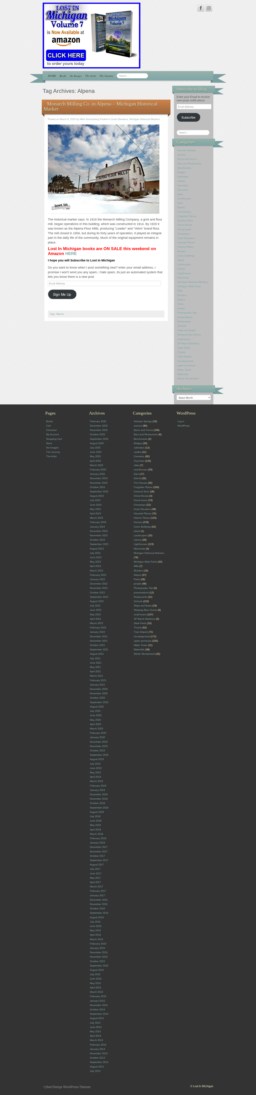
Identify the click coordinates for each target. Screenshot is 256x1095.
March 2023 (96, 570)
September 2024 (99, 491)
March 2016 (96, 939)
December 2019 (99, 741)
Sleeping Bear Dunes (189, 334)
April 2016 (95, 934)
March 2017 (96, 886)
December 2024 (99, 478)
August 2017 (97, 864)
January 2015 (97, 1000)
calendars (182, 176)
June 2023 (96, 557)
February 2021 (98, 680)
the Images (76, 76)
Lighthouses (184, 273)
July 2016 (95, 921)
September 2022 (99, 596)
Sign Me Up (62, 294)
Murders (182, 295)
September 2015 (99, 965)
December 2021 (99, 636)
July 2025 (95, 447)
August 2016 (97, 917)
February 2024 (98, 522)
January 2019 (97, 790)
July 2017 (95, 869)
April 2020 (95, 724)
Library (181, 268)
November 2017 (99, 851)
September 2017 (99, 860)
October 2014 (97, 1009)
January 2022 (97, 631)
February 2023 (98, 575)
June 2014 (96, 1027)
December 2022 (99, 583)
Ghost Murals (184, 224)
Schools (181, 325)
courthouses (184, 198)
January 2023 (97, 579)
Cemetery (182, 185)
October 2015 (97, 961)
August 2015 (97, 970)
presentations (184, 317)
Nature (181, 299)
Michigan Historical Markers (144, 119)
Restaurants (184, 321)
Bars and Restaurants (189, 163)
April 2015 (95, 987)
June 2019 (96, 768)
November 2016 (99, 904)
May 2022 (95, 614)
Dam (180, 203)
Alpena (60, 314)
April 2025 (95, 460)
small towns (183, 339)
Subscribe (188, 117)
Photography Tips (187, 312)
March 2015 (96, 991)
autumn (181, 154)
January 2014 (97, 1049)
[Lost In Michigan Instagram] (208, 8)
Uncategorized (185, 361)
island (180, 260)
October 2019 (97, 750)
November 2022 (99, 588)
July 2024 (95, 500)
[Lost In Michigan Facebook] (200, 8)
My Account (52, 434)
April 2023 (95, 566)
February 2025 (98, 469)
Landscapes (184, 264)
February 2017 (98, 890)
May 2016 (95, 930)
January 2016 (97, 948)
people (181, 308)
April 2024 (95, 513)
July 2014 (95, 1022)
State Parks (183, 347)
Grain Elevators (119, 119)
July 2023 (95, 553)
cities (180, 194)
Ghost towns (184, 229)
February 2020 (98, 733)
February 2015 (98, 996)
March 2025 (96, 465)
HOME (52, 76)
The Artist (90, 76)
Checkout (51, 430)
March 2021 (96, 675)
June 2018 (96, 820)
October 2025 (97, 434)
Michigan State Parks (189, 286)
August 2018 (97, 812)
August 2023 (97, 548)
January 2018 (97, 842)
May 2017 (95, 877)
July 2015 (95, 974)
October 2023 (97, 539)
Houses (181, 251)
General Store (185, 220)
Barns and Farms (187, 159)
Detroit (181, 207)
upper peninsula (186, 365)
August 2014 (97, 1018)
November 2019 (99, 746)
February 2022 (98, 627)
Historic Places (185, 246)
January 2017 (97, 895)
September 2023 (99, 544)
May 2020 (95, 719)
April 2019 (95, 776)
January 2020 (97, 737)
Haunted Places (186, 242)
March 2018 (96, 834)
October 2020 (97, 697)
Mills (179, 290)
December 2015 (99, 952)
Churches (182, 189)
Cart (48, 425)
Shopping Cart (54, 439)
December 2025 (99, 425)
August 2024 (97, 495)
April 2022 (95, 618)
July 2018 (95, 816)
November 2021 (99, 640)
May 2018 (95, 825)
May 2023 (95, 561)
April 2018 (95, 829)
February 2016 (98, 943)
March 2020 (96, 728)
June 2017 (96, 873)
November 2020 (99, 693)
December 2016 (99, 899)
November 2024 (99, 482)
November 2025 (99, 430)
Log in (180, 421)
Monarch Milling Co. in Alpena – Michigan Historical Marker (100, 106)
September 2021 (99, 649)
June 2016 (96, 926)
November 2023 (99, 535)
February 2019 (98, 785)
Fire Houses (184, 211)
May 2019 (95, 772)
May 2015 (95, 983)
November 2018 (99, 798)
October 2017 (97, 855)
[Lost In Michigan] (91, 35)
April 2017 (95, 882)
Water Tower (184, 369)
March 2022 (96, 623)
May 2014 (95, 1031)
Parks (180, 304)
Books (63, 76)
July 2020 (95, 711)
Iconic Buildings (186, 255)
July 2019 (95, 763)
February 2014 (98, 1044)
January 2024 (97, 526)
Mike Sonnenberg (89, 119)
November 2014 (99, 1005)
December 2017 (99, 847)
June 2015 (96, 978)
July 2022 (95, 605)
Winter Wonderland (188, 378)
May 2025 (95, 456)
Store (49, 443)
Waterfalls (182, 374)
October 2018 (97, 803)
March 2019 (96, 781)
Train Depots (184, 356)
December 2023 (99, 531)
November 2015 (99, 956)
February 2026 (98, 421)
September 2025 (99, 439)
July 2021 (95, 658)
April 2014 (95, 1035)
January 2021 (97, 684)
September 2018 (99, 807)
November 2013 (99, 1053)
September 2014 (99, 1013)
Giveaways (183, 233)
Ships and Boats (186, 330)
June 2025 (96, 452)
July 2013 (95, 1071)
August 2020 (97, 706)
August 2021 (97, 653)
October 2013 (97, 1057)
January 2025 (97, 474)
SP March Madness (188, 343)
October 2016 (97, 908)
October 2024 (97, 487)
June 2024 (96, 504)
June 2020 (96, 715)
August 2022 (97, 601)
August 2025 (97, 443)
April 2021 (95, 671)
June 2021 (96, 662)
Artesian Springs (186, 150)
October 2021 (97, 645)
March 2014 (96, 1040)
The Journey (106, 76)
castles (181, 181)
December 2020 (99, 689)
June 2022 (96, 610)
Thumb (181, 352)
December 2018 (99, 794)
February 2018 (98, 838)
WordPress (183, 425)
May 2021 (95, 667)
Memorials (183, 277)
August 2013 (97, 1066)
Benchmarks (184, 168)
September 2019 (99, 754)
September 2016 (99, 912)
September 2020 (99, 702)
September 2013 (99, 1062)
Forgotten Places (186, 216)
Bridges (181, 172)
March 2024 (96, 517)
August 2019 (97, 759)
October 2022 (97, 592)
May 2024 (95, 509)
